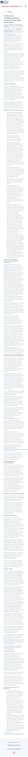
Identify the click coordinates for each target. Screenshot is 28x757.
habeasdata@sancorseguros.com (11, 418)
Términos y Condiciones (14, 749)
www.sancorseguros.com (9, 34)
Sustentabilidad (14, 6)
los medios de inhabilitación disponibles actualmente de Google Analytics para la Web (12, 647)
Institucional (5, 6)
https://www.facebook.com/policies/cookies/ (14, 734)
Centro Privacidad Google (13, 606)
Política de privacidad (14, 745)
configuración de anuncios (13, 730)
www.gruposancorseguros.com (11, 35)
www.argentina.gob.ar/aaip (10, 447)
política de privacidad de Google (11, 611)
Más (21, 6)
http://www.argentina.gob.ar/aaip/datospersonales (15, 449)
